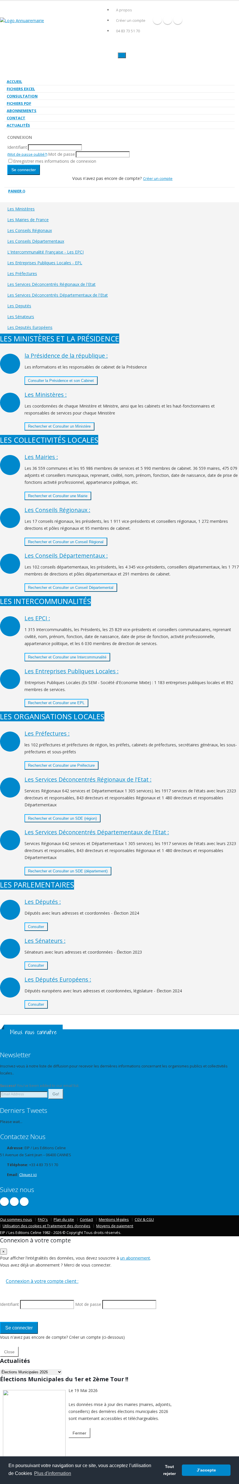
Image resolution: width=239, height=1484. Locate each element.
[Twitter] (167, 19)
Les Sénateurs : (45, 941)
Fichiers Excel (21, 88)
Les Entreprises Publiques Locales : (71, 671)
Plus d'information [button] (52, 1473)
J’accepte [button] (206, 1470)
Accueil (14, 81)
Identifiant (17, 147)
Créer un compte (130, 20)
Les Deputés (19, 306)
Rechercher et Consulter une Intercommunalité (67, 657)
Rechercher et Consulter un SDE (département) (68, 871)
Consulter (36, 927)
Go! (55, 1094)
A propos (124, 10)
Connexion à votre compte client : (42, 1281)
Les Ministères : (45, 395)
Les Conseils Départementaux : (66, 555)
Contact (16, 118)
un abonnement (135, 1258)
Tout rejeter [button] (169, 1470)
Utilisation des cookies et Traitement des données (46, 1225)
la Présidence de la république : (66, 356)
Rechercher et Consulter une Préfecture (61, 765)
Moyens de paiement (114, 1225)
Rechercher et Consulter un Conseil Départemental (70, 587)
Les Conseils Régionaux (29, 230)
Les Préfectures (22, 273)
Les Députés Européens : (57, 979)
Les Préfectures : (47, 733)
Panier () (16, 191)
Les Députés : (42, 902)
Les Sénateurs (20, 316)
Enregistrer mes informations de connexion (54, 161)
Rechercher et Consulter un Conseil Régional (65, 542)
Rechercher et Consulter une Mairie (57, 496)
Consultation (22, 96)
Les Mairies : (41, 457)
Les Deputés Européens (29, 327)
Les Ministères (21, 209)
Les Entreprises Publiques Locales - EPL (44, 262)
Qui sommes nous (16, 1219)
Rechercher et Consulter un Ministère (59, 426)
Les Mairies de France (28, 219)
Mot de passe (61, 154)
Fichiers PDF (19, 103)
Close (9, 1352)
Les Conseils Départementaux (35, 241)
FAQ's (43, 1219)
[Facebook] (157, 19)
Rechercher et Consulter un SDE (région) (62, 818)
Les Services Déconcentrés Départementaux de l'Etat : (96, 832)
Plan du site (64, 1219)
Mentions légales (114, 1219)
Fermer (79, 1433)
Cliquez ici (28, 1174)
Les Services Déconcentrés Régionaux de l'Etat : (88, 779)
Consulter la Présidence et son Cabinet (61, 380)
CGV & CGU (144, 1219)
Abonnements (21, 110)
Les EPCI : (37, 618)
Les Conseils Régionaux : (57, 510)
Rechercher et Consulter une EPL (56, 703)
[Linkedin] (177, 19)
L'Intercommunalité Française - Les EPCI (45, 252)
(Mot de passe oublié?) (27, 154)
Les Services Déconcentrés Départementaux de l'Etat (57, 295)
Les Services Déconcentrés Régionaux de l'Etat (51, 284)
